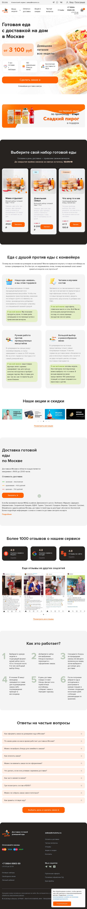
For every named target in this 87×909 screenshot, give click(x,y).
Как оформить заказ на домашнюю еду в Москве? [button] (24, 734)
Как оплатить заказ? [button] (12, 756)
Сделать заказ (29, 80)
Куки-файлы (49, 881)
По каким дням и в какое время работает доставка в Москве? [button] (29, 741)
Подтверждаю (62, 904)
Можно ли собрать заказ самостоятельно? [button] (21, 793)
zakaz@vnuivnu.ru (33, 2)
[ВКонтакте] (61, 2)
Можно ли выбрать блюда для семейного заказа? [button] (24, 748)
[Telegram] (53, 2)
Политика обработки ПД (54, 877)
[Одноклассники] (54, 866)
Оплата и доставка (52, 839)
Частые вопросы (51, 843)
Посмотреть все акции (43, 426)
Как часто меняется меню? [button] (15, 778)
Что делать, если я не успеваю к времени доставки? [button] (25, 771)
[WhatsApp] (57, 2)
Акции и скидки (50, 850)
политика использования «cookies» (63, 896)
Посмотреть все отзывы (43, 619)
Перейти (13, 558)
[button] (71, 2)
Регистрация (80, 2)
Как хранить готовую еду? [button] (15, 800)
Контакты (48, 854)
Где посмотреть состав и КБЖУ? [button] (17, 785)
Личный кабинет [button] (8, 880)
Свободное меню (9, 876)
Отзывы (61, 10)
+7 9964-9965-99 (11, 863)
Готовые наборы (8, 873)
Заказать (18, 224)
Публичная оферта (52, 874)
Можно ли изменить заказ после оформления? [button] (23, 763)
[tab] (38, 421)
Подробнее (7, 514)
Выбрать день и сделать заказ (43, 810)
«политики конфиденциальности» (65, 898)
